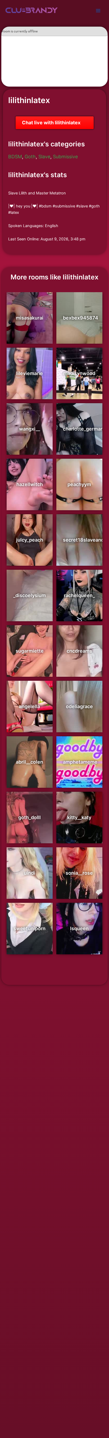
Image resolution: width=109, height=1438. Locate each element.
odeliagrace (79, 706)
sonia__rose (79, 873)
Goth (30, 156)
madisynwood (79, 373)
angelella (29, 706)
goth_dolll (29, 817)
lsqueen (79, 928)
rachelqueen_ (79, 595)
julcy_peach (29, 540)
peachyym (79, 484)
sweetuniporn (29, 928)
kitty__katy (79, 817)
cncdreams (79, 651)
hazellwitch (29, 484)
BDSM (15, 156)
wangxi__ (29, 429)
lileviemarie (29, 373)
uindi (29, 873)
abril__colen (29, 762)
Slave (44, 156)
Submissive (65, 156)
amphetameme (80, 762)
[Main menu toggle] (98, 10)
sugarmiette (30, 651)
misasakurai (29, 318)
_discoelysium (29, 595)
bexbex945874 (80, 318)
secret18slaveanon (85, 540)
